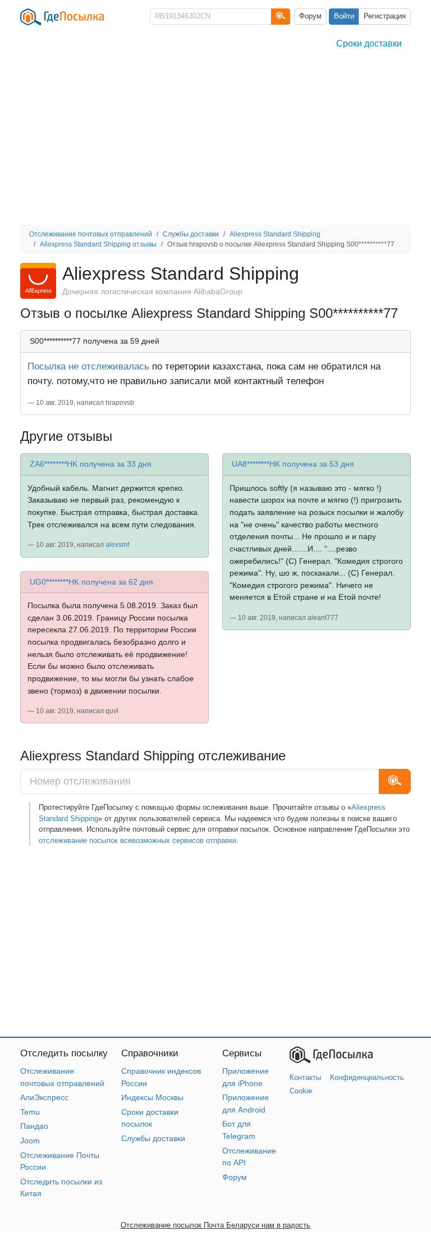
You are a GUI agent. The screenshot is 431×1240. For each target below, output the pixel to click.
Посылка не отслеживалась (88, 366)
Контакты (305, 1077)
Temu (30, 1111)
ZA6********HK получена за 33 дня (91, 463)
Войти (344, 16)
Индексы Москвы (152, 1097)
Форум (310, 16)
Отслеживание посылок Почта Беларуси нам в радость (215, 1225)
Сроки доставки (369, 43)
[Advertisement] (215, 140)
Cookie (301, 1091)
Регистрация (385, 16)
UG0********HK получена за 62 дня (91, 581)
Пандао (34, 1126)
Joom (30, 1140)
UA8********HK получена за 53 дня (293, 463)
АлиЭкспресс (44, 1097)
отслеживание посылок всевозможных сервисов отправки (137, 840)
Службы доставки (153, 1138)
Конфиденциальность (367, 1077)
